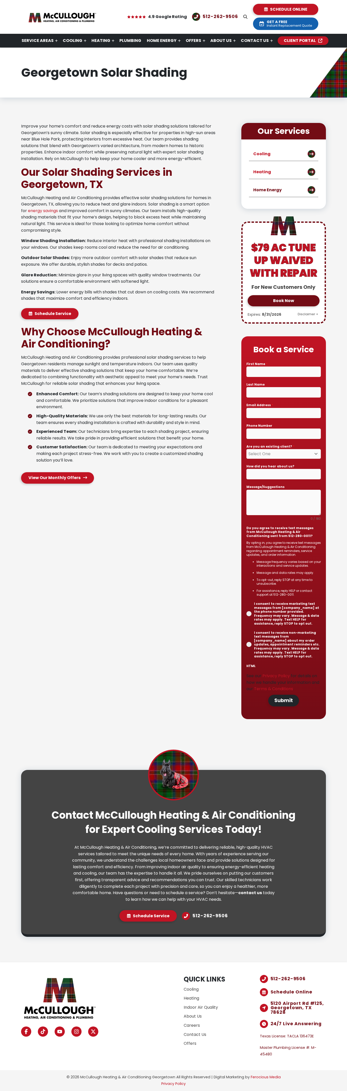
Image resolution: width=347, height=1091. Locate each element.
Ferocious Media (266, 1077)
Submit (283, 700)
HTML (251, 666)
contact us (250, 893)
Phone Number (259, 425)
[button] (245, 16)
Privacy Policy (276, 676)
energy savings (43, 211)
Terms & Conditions (273, 689)
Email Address (259, 405)
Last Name (255, 384)
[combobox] (283, 454)
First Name (256, 364)
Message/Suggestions (265, 487)
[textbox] (278, 454)
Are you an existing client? (270, 446)
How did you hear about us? (270, 466)
